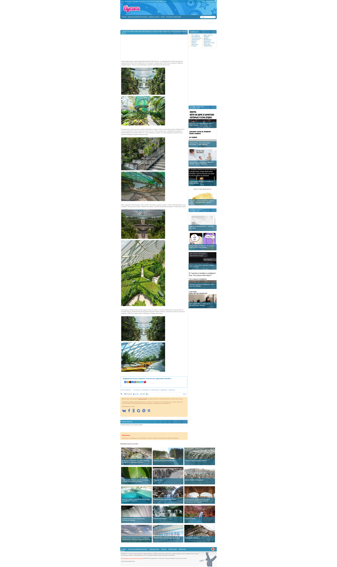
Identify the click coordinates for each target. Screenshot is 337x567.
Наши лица (194, 44)
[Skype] (140, 382)
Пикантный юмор (196, 38)
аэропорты (172, 390)
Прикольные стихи (209, 42)
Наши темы (207, 44)
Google (157, 1)
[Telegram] (142, 382)
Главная (124, 17)
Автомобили (207, 41)
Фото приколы (195, 35)
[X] (130, 382)
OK (154, 1)
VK (150, 1)
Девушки (206, 38)
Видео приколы (208, 35)
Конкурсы (194, 45)
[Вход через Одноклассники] (134, 411)
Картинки (194, 41)
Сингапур (137, 390)
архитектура (154, 390)
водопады (163, 390)
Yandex (164, 1)
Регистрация (135, 1)
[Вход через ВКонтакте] (125, 411)
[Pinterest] (145, 382)
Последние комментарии (173, 17)
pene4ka (137, 394)
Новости (193, 42)
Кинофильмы (207, 39)
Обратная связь (210, 1)
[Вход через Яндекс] (150, 411)
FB (152, 1)
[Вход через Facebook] (130, 411)
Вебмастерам (172, 549)
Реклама (204, 1)
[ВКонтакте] (125, 382)
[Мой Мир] (133, 382)
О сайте (123, 549)
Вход (122, 1)
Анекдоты (206, 36)
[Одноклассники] (128, 382)
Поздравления (208, 45)
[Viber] (135, 382)
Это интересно (127, 390)
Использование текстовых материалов (132, 558)
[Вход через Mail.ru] (144, 411)
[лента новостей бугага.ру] (216, 1)
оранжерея (145, 390)
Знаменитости (195, 39)
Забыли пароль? (128, 1)
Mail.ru (161, 1)
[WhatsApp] (138, 382)
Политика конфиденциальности (137, 549)
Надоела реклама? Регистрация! (137, 17)
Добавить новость (154, 17)
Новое (163, 17)
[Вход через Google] (139, 411)
